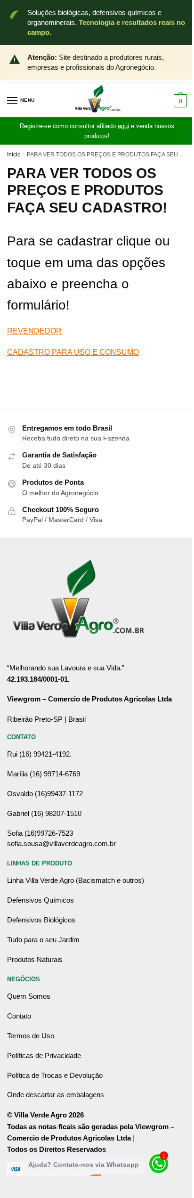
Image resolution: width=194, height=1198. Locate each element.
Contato (19, 1016)
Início (14, 154)
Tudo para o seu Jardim (43, 940)
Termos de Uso (30, 1036)
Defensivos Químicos (40, 900)
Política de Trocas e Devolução (55, 1075)
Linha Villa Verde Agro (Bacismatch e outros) (75, 880)
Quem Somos (28, 996)
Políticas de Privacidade (44, 1055)
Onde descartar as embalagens (55, 1095)
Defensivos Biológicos (41, 920)
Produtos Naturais (35, 959)
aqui (123, 126)
